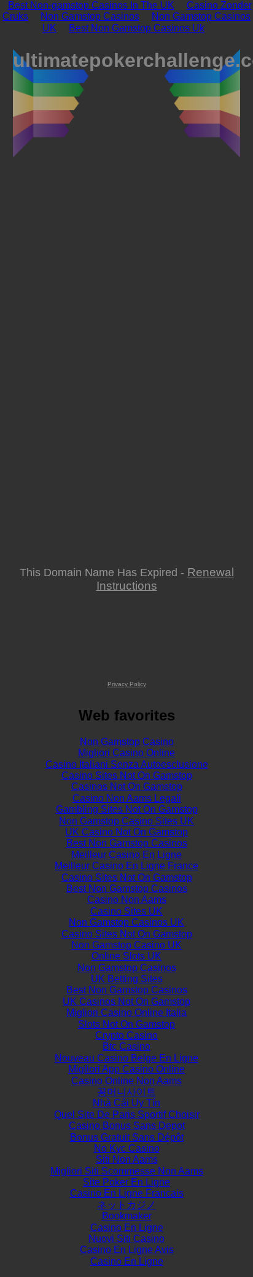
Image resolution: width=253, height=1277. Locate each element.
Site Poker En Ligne (126, 1182)
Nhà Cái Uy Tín (126, 1103)
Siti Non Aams (127, 1159)
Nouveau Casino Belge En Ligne (126, 1058)
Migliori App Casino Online (126, 1069)
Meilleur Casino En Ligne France (126, 866)
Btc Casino (126, 1046)
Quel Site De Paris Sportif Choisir (127, 1114)
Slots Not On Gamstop (126, 1024)
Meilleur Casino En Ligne (126, 854)
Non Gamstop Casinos (90, 16)
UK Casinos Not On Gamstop (126, 1001)
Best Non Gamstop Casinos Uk (136, 28)
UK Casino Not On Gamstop (126, 832)
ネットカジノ (126, 1205)
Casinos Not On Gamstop (126, 786)
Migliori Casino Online (126, 753)
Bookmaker (127, 1216)
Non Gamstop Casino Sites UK (126, 821)
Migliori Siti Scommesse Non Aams (126, 1171)
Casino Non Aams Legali (126, 798)
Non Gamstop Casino (127, 741)
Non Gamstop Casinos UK (126, 922)
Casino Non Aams (126, 899)
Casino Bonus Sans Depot (127, 1125)
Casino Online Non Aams (126, 1081)
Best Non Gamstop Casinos (126, 843)
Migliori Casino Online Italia (126, 1012)
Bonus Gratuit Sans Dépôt (127, 1137)
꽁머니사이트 (126, 1092)
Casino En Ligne (126, 1227)
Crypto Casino (126, 1035)
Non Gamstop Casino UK (126, 945)
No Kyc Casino (127, 1148)
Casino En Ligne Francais (127, 1193)
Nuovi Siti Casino (126, 1238)
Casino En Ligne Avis (127, 1249)
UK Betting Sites (127, 979)
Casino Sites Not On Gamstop (126, 775)
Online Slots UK (126, 956)
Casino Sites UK (126, 911)
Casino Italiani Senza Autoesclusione (126, 764)
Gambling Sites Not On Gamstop (127, 809)
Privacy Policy (126, 684)
